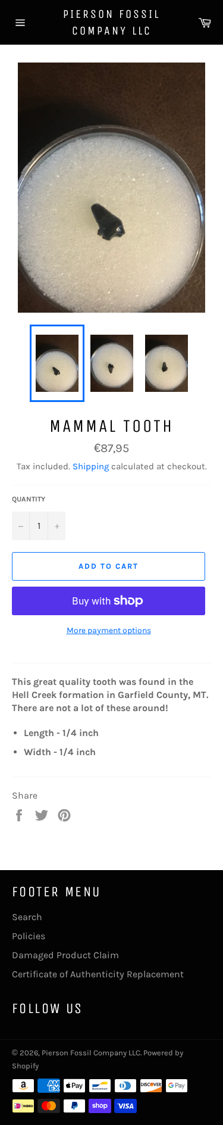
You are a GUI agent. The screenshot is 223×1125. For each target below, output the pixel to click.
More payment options (109, 630)
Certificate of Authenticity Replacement (98, 974)
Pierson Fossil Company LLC (111, 22)
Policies (28, 936)
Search (27, 917)
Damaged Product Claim (65, 955)
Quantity (28, 499)
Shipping (91, 466)
